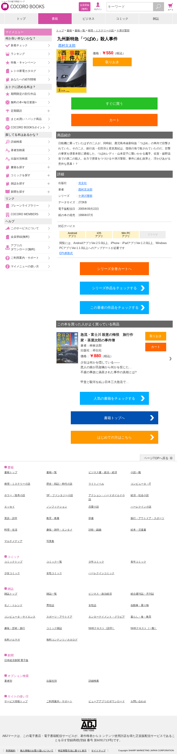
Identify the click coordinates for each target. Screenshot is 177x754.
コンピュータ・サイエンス (19, 616)
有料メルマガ (12, 639)
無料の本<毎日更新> (24, 102)
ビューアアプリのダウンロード (106, 701)
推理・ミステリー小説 (17, 483)
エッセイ (9, 506)
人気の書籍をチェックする (114, 398)
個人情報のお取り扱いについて (36, 750)
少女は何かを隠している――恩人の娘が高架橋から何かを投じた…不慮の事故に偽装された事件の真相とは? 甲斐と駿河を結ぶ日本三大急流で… (109, 372)
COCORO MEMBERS (24, 214)
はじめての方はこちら (114, 437)
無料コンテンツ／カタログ (61, 639)
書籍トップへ (114, 418)
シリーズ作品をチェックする (114, 288)
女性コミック (54, 573)
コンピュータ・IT (141, 483)
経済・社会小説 (140, 495)
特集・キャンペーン (23, 62)
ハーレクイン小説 (141, 506)
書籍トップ (10, 472)
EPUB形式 (66, 253)
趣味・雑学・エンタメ (59, 529)
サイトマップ (98, 750)
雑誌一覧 (51, 593)
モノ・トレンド (13, 605)
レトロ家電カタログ (23, 71)
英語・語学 (10, 518)
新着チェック (19, 45)
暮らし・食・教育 (141, 616)
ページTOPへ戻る (156, 458)
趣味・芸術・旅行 (14, 628)
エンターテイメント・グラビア (106, 616)
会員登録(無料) (20, 236)
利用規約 (10, 750)
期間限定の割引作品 (23, 93)
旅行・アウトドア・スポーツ (147, 518)
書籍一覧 (51, 472)
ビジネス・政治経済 (100, 593)
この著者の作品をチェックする (114, 307)
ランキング (18, 53)
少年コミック (96, 561)
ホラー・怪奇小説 (14, 495)
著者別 (8, 680)
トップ (21, 18)
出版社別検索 (19, 158)
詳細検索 (16, 141)
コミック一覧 (54, 561)
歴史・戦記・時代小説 (59, 483)
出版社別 (51, 680)
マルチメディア (13, 541)
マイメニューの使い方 (25, 266)
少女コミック (12, 573)
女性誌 (92, 605)
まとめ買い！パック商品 (26, 119)
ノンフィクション (56, 506)
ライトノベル (96, 483)
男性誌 (50, 605)
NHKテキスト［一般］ (144, 628)
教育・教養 (52, 518)
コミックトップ (13, 561)
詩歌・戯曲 (94, 529)
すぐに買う (114, 103)
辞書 (91, 518)
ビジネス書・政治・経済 (102, 472)
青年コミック (138, 561)
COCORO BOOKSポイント (28, 127)
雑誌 (156, 18)
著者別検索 (18, 150)
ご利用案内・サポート (25, 257)
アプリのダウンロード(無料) (23, 247)
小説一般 (136, 472)
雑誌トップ (10, 593)
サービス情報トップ (16, 701)
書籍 (55, 18)
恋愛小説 (93, 506)
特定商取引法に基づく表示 (72, 750)
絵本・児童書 (138, 529)
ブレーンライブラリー (25, 205)
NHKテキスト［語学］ (101, 628)
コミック (122, 18)
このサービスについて (25, 228)
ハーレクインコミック (101, 573)
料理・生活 (10, 529)
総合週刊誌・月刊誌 (142, 593)
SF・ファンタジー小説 (59, 495)
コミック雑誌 (54, 628)
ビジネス (88, 18)
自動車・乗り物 (140, 605)
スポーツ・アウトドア (59, 616)
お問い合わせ (138, 701)
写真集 (50, 541)
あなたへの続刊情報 (23, 79)
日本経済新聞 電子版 (16, 660)
